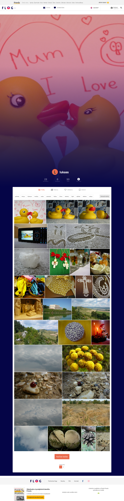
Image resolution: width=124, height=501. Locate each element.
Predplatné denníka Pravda (35, 497)
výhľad (78, 196)
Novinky (63, 481)
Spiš (72, 196)
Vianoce (30, 196)
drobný (67, 196)
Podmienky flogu (52, 481)
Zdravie (50, 3)
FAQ (69, 481)
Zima (60, 196)
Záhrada (63, 3)
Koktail (45, 3)
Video (73, 3)
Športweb (36, 3)
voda (42, 196)
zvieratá (48, 196)
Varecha (58, 3)
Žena (54, 3)
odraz (90, 196)
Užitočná (68, 3)
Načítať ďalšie (62, 456)
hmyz (23, 196)
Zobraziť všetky (104, 196)
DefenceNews (79, 3)
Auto (41, 3)
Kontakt (76, 481)
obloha (84, 196)
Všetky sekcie (103, 2)
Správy (31, 3)
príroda (17, 196)
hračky (36, 196)
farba (55, 196)
